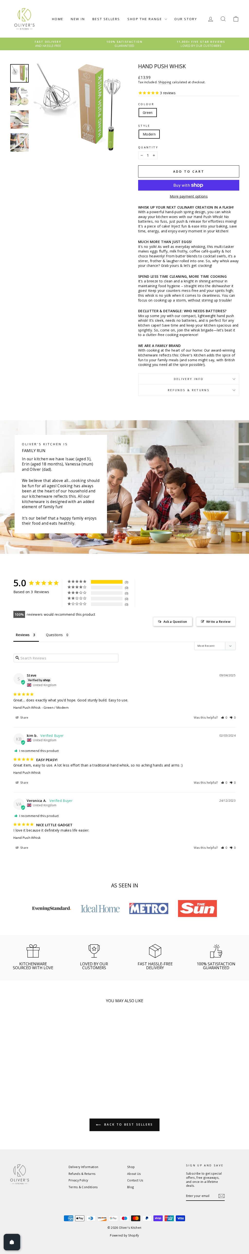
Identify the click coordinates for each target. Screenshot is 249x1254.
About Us (134, 1174)
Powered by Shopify (124, 1235)
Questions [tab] (54, 634)
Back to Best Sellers (128, 1124)
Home (57, 19)
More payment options (189, 196)
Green (148, 112)
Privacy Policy (78, 1180)
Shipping (164, 82)
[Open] (12, 1242)
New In (78, 19)
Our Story (185, 19)
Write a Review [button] (218, 621)
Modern (149, 134)
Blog (130, 1187)
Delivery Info (189, 379)
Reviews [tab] (22, 634)
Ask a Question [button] (175, 621)
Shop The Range (145, 19)
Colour (146, 104)
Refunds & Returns (189, 390)
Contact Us (135, 1180)
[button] (224, 717)
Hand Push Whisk (27, 707)
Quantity (148, 147)
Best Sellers (106, 19)
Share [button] (23, 717)
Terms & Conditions (83, 1187)
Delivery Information (83, 1167)
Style (144, 125)
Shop (131, 1167)
